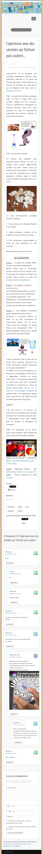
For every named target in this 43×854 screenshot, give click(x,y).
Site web (10, 816)
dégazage (11, 511)
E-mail (10, 811)
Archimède (11, 507)
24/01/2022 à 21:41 (10, 753)
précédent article (13, 90)
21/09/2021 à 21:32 (15, 574)
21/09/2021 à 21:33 (15, 593)
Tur (10, 571)
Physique (32, 67)
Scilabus (9, 477)
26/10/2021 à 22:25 (10, 613)
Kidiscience (13, 655)
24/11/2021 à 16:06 (15, 657)
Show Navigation (34, 18)
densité (20, 511)
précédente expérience (20, 280)
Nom (10, 806)
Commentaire (10, 788)
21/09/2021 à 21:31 (10, 554)
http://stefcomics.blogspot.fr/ (25, 472)
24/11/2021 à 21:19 (19, 725)
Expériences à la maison (16, 67)
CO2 (27, 507)
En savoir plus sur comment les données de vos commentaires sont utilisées (20, 844)
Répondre (10, 563)
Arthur (7, 552)
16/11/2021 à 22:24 (10, 635)
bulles (20, 507)
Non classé (26, 67)
